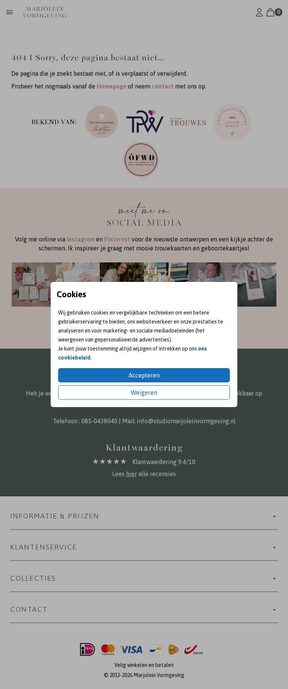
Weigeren (144, 392)
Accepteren (144, 375)
